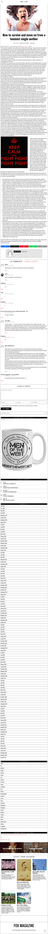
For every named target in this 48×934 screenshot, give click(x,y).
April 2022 (3, 604)
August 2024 (3, 550)
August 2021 (3, 622)
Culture (24, 43)
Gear (2, 789)
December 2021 (4, 613)
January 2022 (3, 611)
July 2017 (2, 736)
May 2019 (2, 685)
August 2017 (3, 734)
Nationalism (3, 805)
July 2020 (3, 652)
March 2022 (3, 606)
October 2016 (3, 757)
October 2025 (3, 517)
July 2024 (3, 552)
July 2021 (2, 625)
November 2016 (4, 755)
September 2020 (4, 648)
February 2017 (3, 748)
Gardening (3, 787)
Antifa (2, 763)
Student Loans (3, 821)
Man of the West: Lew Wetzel (8, 500)
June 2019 (3, 683)
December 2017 (4, 725)
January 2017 (3, 750)
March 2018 (3, 718)
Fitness (2, 784)
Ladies (2, 798)
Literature (3, 803)
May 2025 (3, 529)
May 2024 (3, 557)
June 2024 (3, 555)
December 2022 (4, 585)
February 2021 (3, 636)
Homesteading (3, 794)
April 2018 (3, 715)
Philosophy (3, 808)
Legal (2, 801)
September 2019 (4, 676)
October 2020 (3, 645)
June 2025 (3, 527)
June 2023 (3, 571)
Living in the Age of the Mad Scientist (10, 487)
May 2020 (3, 657)
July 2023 (2, 569)
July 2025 (2, 524)
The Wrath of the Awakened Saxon (9, 492)
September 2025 (4, 520)
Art (1, 766)
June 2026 (3, 508)
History (2, 791)
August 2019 (3, 678)
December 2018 (4, 697)
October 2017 (3, 729)
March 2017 (3, 746)
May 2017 (2, 741)
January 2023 (3, 583)
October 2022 (3, 590)
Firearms (2, 782)
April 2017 (3, 743)
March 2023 (3, 578)
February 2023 (3, 580)
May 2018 (2, 713)
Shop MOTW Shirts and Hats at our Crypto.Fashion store (13, 834)
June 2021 (3, 627)
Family (27, 43)
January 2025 (3, 538)
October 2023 (3, 562)
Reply (6, 270)
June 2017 (3, 739)
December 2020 (4, 641)
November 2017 (4, 727)
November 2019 (4, 671)
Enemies (2, 773)
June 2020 (3, 655)
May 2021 (2, 629)
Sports (2, 819)
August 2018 (3, 706)
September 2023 (4, 564)
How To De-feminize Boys (23, 882)
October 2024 (3, 545)
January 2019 (3, 694)
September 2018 (4, 704)
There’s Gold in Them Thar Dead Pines (39, 872)
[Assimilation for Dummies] (36, 847)
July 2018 (2, 708)
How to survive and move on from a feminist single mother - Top (14, 311)
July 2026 (2, 506)
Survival (2, 824)
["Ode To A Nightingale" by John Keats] (12, 847)
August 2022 (3, 594)
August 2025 (3, 522)
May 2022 (3, 601)
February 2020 (3, 664)
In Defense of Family (6, 905)
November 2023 (4, 559)
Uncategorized (3, 828)
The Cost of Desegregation (8, 496)
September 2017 (4, 732)
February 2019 (3, 692)
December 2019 (4, 669)
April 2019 (3, 687)
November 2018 (4, 699)
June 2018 (3, 711)
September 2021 (4, 620)
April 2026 (3, 513)
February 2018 (3, 720)
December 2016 (4, 753)
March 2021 (3, 634)
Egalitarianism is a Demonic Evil (9, 483)
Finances (2, 780)
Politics (2, 810)
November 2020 (4, 643)
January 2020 (3, 666)
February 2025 (3, 536)
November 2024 (4, 543)
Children (21, 43)
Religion (2, 812)
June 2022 (3, 599)
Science (2, 815)
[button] (46, 413)
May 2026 (3, 510)
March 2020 (3, 662)
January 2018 (3, 722)
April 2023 (3, 576)
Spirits (2, 817)
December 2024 (4, 541)
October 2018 (3, 701)
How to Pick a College (22, 905)
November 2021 (4, 615)
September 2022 (4, 592)
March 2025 (3, 534)
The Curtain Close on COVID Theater (7, 872)
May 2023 (3, 573)
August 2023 (3, 566)
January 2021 (3, 639)
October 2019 (3, 673)
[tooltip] (5, 246)
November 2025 (4, 515)
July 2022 (2, 597)
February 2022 (3, 608)
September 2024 (4, 548)
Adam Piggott (25, 46)
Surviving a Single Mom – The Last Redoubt (10, 374)
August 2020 (3, 650)
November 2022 (4, 587)
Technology (3, 826)
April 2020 (3, 659)
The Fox (34, 930)
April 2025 (3, 531)
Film (1, 777)
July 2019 (2, 680)
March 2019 (3, 690)
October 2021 (3, 618)
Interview (2, 796)
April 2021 (3, 632)
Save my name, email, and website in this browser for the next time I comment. (20, 405)
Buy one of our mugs (5, 839)
